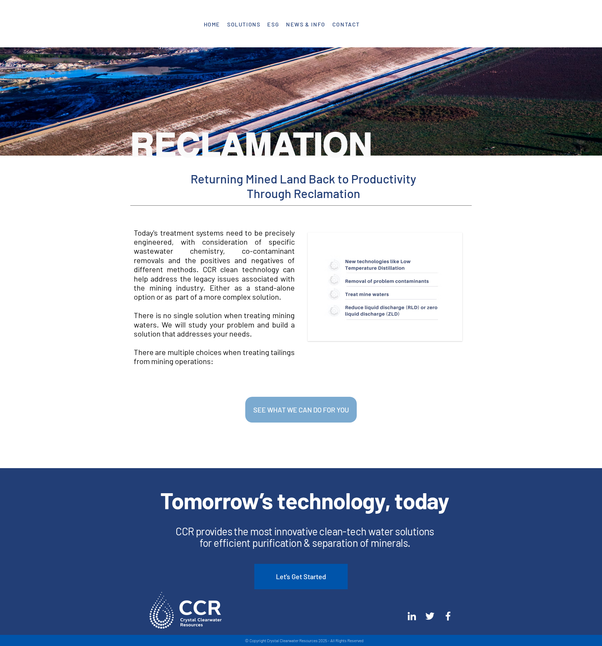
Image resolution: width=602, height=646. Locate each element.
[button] (244, 24)
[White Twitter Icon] (430, 616)
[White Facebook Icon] (448, 616)
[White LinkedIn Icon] (412, 616)
